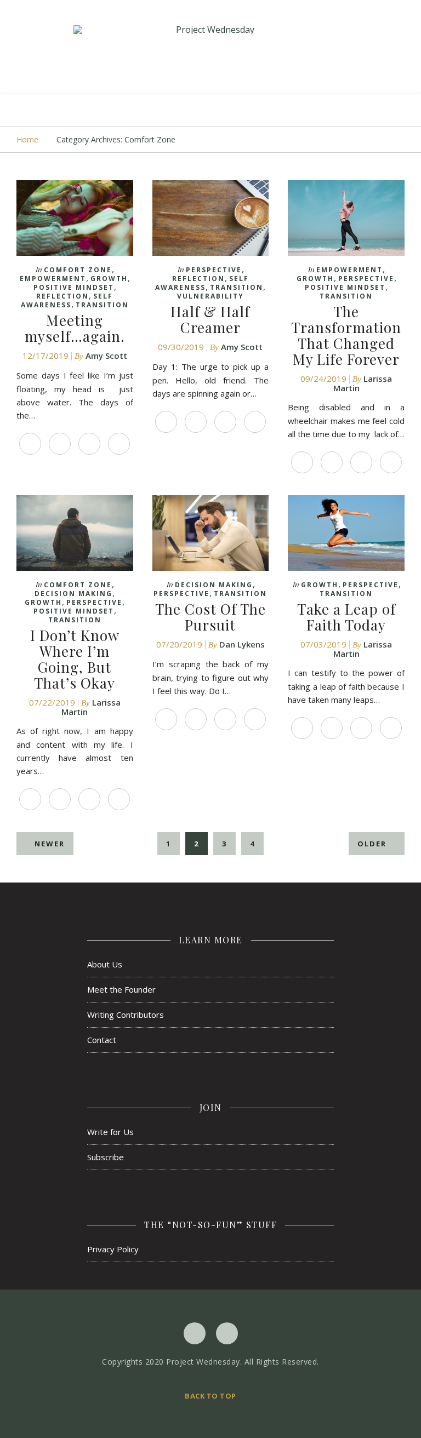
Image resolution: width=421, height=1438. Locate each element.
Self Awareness (67, 300)
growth (109, 278)
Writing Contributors (125, 1014)
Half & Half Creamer (210, 319)
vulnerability (210, 296)
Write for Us (110, 1131)
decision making (73, 593)
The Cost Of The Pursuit (210, 616)
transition (102, 305)
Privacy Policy (113, 1249)
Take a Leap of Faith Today (346, 616)
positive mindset (73, 287)
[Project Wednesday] (210, 29)
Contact (101, 1039)
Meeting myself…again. (75, 328)
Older (373, 844)
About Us (104, 964)
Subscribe (105, 1156)
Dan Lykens (242, 644)
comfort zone (78, 269)
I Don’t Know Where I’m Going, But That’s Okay (75, 659)
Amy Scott (106, 355)
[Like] (30, 444)
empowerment (53, 278)
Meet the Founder (121, 989)
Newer (48, 844)
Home (27, 139)
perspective (214, 269)
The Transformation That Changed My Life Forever (346, 335)
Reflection (62, 296)
